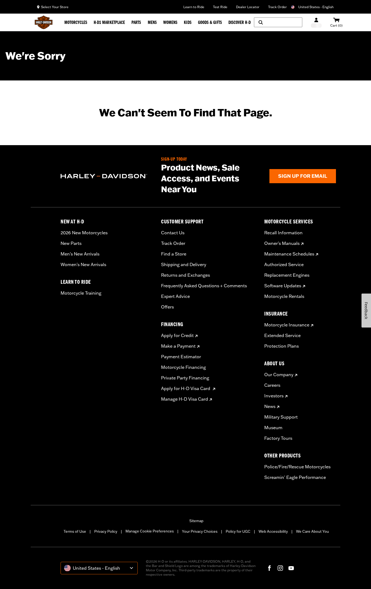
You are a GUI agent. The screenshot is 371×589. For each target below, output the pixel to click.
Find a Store (173, 254)
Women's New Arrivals (83, 264)
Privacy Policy (105, 531)
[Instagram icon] (280, 568)
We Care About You (312, 531)
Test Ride (220, 7)
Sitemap (196, 521)
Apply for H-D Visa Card (186, 388)
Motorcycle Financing (183, 367)
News (269, 406)
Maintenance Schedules (289, 254)
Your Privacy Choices (200, 531)
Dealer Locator (247, 7)
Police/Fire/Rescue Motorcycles (297, 466)
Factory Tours (278, 438)
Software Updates (282, 285)
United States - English (316, 7)
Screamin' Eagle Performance (295, 477)
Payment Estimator (181, 356)
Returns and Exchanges (185, 275)
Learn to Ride (193, 7)
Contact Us (172, 232)
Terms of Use (75, 531)
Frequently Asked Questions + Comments (204, 285)
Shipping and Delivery (183, 264)
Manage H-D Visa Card (184, 399)
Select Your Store (54, 7)
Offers (167, 307)
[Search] (278, 22)
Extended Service (282, 335)
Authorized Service (284, 264)
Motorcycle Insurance (286, 325)
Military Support (281, 417)
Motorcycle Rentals (284, 296)
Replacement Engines (286, 275)
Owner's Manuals (282, 243)
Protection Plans (281, 346)
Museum (273, 427)
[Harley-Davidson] (106, 176)
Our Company (278, 374)
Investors (274, 395)
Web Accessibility (273, 531)
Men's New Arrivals (80, 254)
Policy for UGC (238, 531)
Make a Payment (178, 346)
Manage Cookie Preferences (149, 531)
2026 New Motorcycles (84, 232)
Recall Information (283, 232)
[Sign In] (316, 22)
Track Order (277, 7)
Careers (272, 385)
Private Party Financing (185, 378)
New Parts (71, 243)
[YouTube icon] (291, 568)
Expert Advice (175, 296)
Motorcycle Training (81, 293)
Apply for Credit (177, 335)
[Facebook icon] (269, 568)
